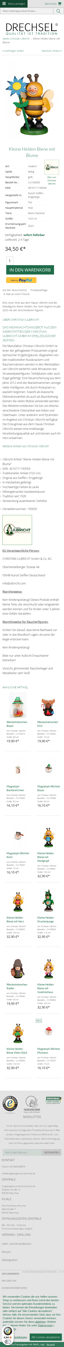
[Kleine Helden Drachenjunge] (48, 900)
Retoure (6, 1252)
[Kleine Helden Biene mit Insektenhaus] (48, 967)
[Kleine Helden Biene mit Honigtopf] (48, 836)
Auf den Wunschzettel (14, 290)
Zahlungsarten (10, 1260)
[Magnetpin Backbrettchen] (18, 769)
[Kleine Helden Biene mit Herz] (18, 900)
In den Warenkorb (30, 270)
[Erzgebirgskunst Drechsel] (32, 28)
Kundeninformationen (14, 1287)
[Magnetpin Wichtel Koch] (18, 836)
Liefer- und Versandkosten (16, 1243)
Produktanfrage (39, 290)
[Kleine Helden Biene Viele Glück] (18, 1032)
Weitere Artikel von (25, 446)
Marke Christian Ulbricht (16, 38)
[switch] (8, 1342)
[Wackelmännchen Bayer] (18, 705)
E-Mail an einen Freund (16, 294)
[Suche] (58, 11)
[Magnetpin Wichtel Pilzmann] (48, 1032)
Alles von (51, 180)
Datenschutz (45, 1325)
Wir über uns (9, 1280)
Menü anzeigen (16, 3)
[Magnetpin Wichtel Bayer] (48, 769)
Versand (50, 1344)
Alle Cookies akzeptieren (45, 1337)
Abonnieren (51, 1152)
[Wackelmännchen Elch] (48, 705)
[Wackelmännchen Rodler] (18, 967)
